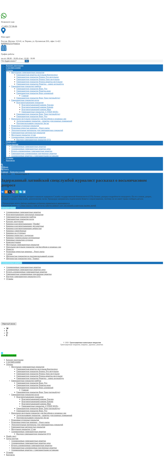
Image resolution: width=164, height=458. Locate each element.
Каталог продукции (14, 65)
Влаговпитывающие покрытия (29, 102)
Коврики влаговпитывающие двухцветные (25, 226)
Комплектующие (17, 172)
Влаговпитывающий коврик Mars (36, 109)
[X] (9, 191)
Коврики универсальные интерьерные (23, 238)
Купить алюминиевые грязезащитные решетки (31, 151)
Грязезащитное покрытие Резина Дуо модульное (37, 77)
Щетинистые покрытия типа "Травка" (23, 258)
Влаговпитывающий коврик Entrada (37, 107)
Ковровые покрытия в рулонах (19, 240)
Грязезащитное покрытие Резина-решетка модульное (39, 82)
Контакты (10, 160)
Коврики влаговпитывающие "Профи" (23, 224)
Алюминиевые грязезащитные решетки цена (31, 149)
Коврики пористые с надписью (19, 235)
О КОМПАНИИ (13, 68)
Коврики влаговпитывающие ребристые (24, 228)
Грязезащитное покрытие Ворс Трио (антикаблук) (38, 98)
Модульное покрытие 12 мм (23, 135)
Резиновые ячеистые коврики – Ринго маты (30, 128)
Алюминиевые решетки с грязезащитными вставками (35, 156)
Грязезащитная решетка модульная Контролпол (37, 75)
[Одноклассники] (6, 191)
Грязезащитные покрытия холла (25, 100)
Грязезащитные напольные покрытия (20, 7)
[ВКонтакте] (2, 191)
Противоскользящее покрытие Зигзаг (32, 123)
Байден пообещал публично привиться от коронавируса (45, 203)
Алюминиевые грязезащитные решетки (28, 137)
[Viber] (13, 191)
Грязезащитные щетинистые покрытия (28, 133)
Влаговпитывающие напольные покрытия (24, 214)
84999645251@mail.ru (10, 43)
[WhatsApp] (16, 191)
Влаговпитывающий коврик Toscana (38, 105)
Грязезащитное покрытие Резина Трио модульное (38, 79)
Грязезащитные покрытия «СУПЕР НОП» (40, 112)
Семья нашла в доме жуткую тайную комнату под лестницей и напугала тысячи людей (58, 205)
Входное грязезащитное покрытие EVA (33, 139)
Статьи (9, 254)
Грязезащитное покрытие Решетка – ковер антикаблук (40, 84)
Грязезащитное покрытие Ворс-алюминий (34, 93)
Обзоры (9, 70)
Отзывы (9, 158)
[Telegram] (24, 191)
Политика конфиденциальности (20, 295)
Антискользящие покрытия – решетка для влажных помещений (44, 121)
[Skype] (20, 191)
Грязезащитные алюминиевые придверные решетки (34, 153)
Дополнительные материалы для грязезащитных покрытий (37, 130)
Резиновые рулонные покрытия (25, 126)
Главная (25, 96)
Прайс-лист (11, 142)
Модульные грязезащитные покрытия (27, 72)
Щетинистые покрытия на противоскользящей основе (30, 256)
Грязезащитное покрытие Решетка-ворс (33, 91)
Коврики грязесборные (16, 231)
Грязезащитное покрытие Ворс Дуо (31, 89)
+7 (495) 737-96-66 (9, 26)
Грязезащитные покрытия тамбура (26, 86)
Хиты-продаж (12, 144)
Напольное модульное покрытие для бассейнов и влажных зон (38, 119)
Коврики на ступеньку (16, 233)
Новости (10, 249)
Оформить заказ (13, 285)
